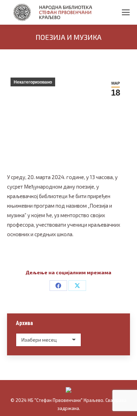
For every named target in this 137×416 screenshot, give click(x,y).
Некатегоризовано (33, 82)
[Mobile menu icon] (126, 12)
